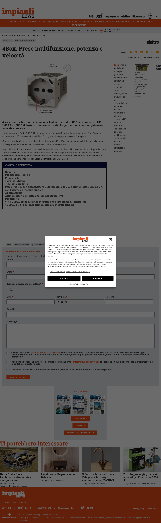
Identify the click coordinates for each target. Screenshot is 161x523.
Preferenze (97, 278)
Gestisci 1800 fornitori (57, 272)
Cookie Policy (74, 284)
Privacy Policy (85, 284)
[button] (110, 240)
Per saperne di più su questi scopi (78, 272)
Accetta (64, 278)
